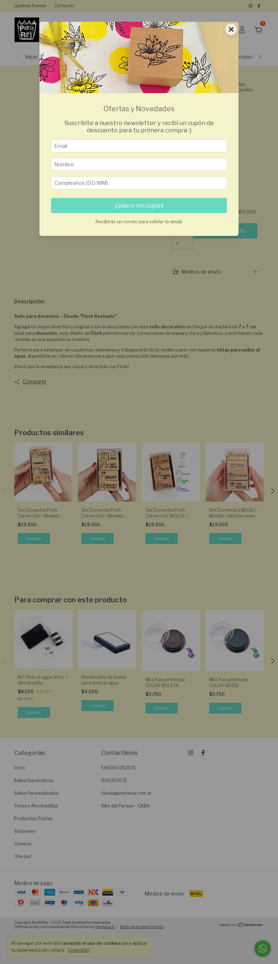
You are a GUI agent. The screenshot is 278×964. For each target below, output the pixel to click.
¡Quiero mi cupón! (139, 205)
